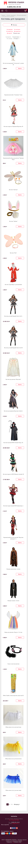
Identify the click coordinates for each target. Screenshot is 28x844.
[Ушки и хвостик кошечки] (13, 652)
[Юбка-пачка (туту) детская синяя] (13, 778)
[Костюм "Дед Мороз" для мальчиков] (13, 272)
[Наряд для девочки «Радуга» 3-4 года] (13, 620)
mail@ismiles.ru (15, 823)
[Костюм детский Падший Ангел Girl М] (13, 336)
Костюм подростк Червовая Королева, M (13, 126)
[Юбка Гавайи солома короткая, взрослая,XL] (13, 683)
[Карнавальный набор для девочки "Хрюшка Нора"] (13, 146)
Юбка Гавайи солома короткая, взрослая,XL (13, 695)
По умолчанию (16, 37)
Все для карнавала (21, 15)
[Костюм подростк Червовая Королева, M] (13, 114)
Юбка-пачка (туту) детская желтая (13, 758)
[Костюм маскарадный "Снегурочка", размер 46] (13, 51)
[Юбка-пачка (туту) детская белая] (13, 715)
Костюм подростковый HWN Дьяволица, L (13, 505)
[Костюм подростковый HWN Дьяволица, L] (13, 494)
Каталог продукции (11, 15)
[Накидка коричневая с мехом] (13, 557)
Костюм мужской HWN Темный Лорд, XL (13, 442)
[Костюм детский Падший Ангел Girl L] (13, 304)
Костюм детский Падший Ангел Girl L (13, 316)
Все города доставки (14, 820)
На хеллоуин (17, 29)
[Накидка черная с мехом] (13, 589)
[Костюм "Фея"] (13, 241)
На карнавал (10, 29)
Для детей (9, 33)
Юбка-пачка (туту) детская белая (13, 727)
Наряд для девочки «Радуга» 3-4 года (13, 632)
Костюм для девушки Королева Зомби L (13, 411)
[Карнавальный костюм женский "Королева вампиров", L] (13, 525)
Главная (3, 15)
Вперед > (17, 804)
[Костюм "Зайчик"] (13, 209)
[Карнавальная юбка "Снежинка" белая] (13, 83)
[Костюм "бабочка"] (13, 178)
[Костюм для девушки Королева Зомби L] (13, 399)
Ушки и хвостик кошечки (13, 663)
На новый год (9, 31)
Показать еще (16, 33)
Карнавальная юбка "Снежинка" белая (13, 94)
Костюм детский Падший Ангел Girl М (13, 347)
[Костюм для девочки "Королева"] (13, 367)
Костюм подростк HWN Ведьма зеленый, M (13, 474)
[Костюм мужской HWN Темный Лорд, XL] (13, 430)
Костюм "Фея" (13, 252)
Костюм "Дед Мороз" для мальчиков (13, 284)
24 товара (16, 38)
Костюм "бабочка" (13, 189)
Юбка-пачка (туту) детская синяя (13, 790)
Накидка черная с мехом (13, 600)
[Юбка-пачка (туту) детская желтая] (13, 747)
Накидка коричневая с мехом (13, 569)
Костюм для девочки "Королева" (13, 379)
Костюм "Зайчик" (13, 221)
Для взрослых (17, 31)
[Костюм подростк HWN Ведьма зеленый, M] (13, 462)
